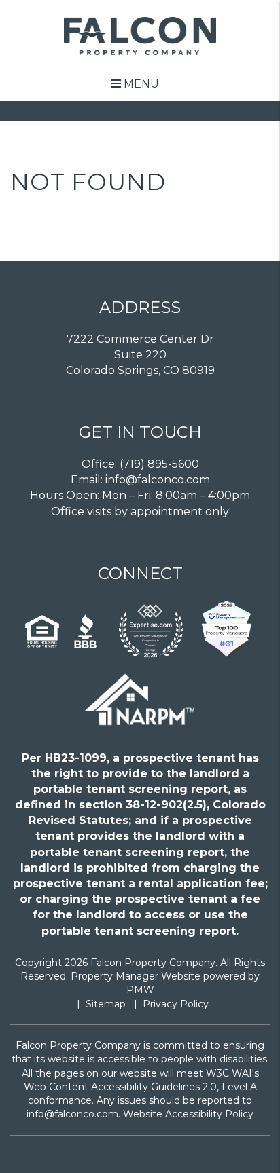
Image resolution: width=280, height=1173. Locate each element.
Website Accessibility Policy (188, 1114)
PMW (140, 990)
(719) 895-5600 (159, 464)
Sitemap (106, 1004)
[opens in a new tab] (150, 631)
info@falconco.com (157, 479)
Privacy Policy (176, 1004)
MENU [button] (140, 83)
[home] (140, 35)
